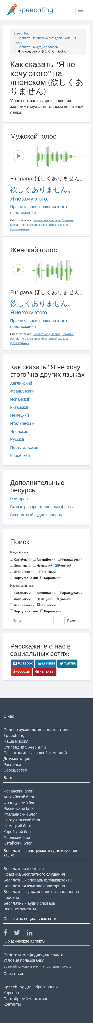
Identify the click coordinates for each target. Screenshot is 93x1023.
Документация (16, 758)
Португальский (24, 447)
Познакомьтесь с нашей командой (35, 752)
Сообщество (15, 770)
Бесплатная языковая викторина (34, 886)
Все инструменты (19, 909)
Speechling (22, 33)
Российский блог (18, 808)
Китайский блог (17, 843)
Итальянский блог (20, 814)
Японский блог (17, 837)
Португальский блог (22, 819)
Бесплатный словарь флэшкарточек (37, 880)
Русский (17, 439)
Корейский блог (17, 831)
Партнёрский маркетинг (25, 998)
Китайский (19, 407)
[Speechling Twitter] (20, 933)
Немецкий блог (17, 825)
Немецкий (19, 415)
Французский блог (20, 802)
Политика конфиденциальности (33, 954)
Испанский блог (18, 791)
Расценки (12, 764)
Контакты (12, 1004)
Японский (19, 431)
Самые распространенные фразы (42, 506)
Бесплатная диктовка (23, 868)
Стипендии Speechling (24, 747)
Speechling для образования (30, 986)
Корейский (20, 455)
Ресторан (19, 498)
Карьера (11, 992)
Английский (21, 383)
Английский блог (19, 797)
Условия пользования (23, 960)
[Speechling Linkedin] (32, 933)
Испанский (20, 399)
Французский (22, 391)
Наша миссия (15, 741)
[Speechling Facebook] (8, 933)
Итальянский (22, 423)
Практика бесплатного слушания (34, 874)
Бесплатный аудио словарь (38, 47)
